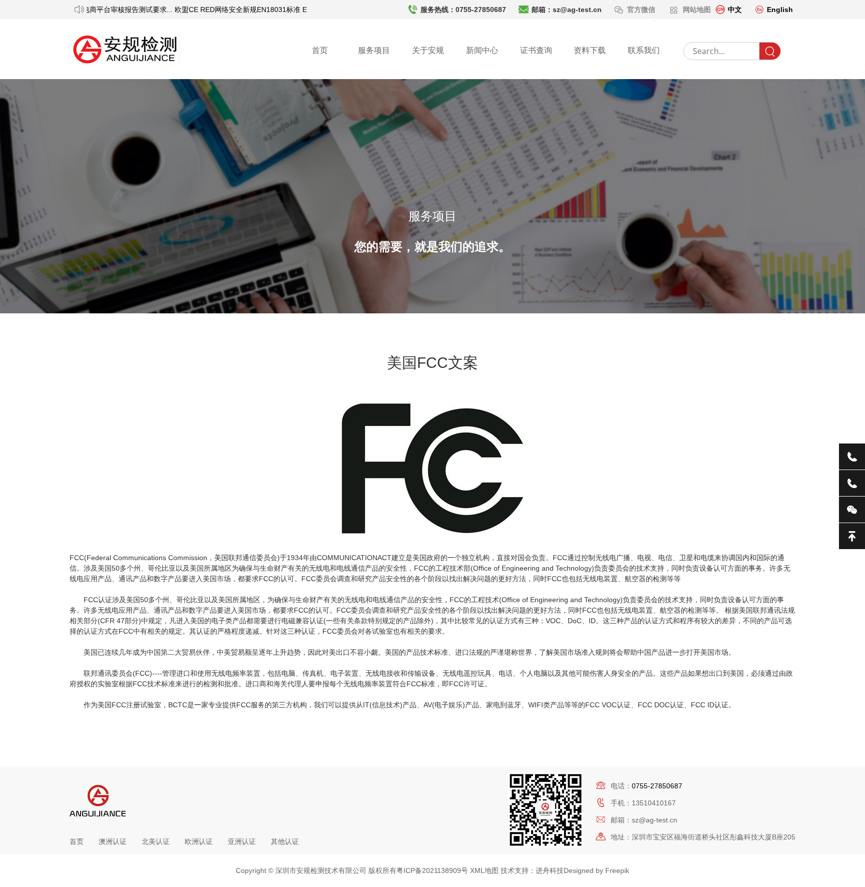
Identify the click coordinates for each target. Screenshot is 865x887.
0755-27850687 (657, 786)
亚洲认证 (242, 841)
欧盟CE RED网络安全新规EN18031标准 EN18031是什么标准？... (270, 10)
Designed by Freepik (596, 870)
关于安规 (428, 50)
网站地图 (697, 10)
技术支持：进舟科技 (532, 870)
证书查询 (536, 50)
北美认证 (156, 841)
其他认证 (285, 841)
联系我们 (644, 50)
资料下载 (590, 50)
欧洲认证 (199, 841)
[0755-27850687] (852, 457)
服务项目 (374, 50)
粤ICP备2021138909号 (432, 870)
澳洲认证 (113, 841)
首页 (320, 50)
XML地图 (484, 870)
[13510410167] (852, 483)
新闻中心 (482, 50)
